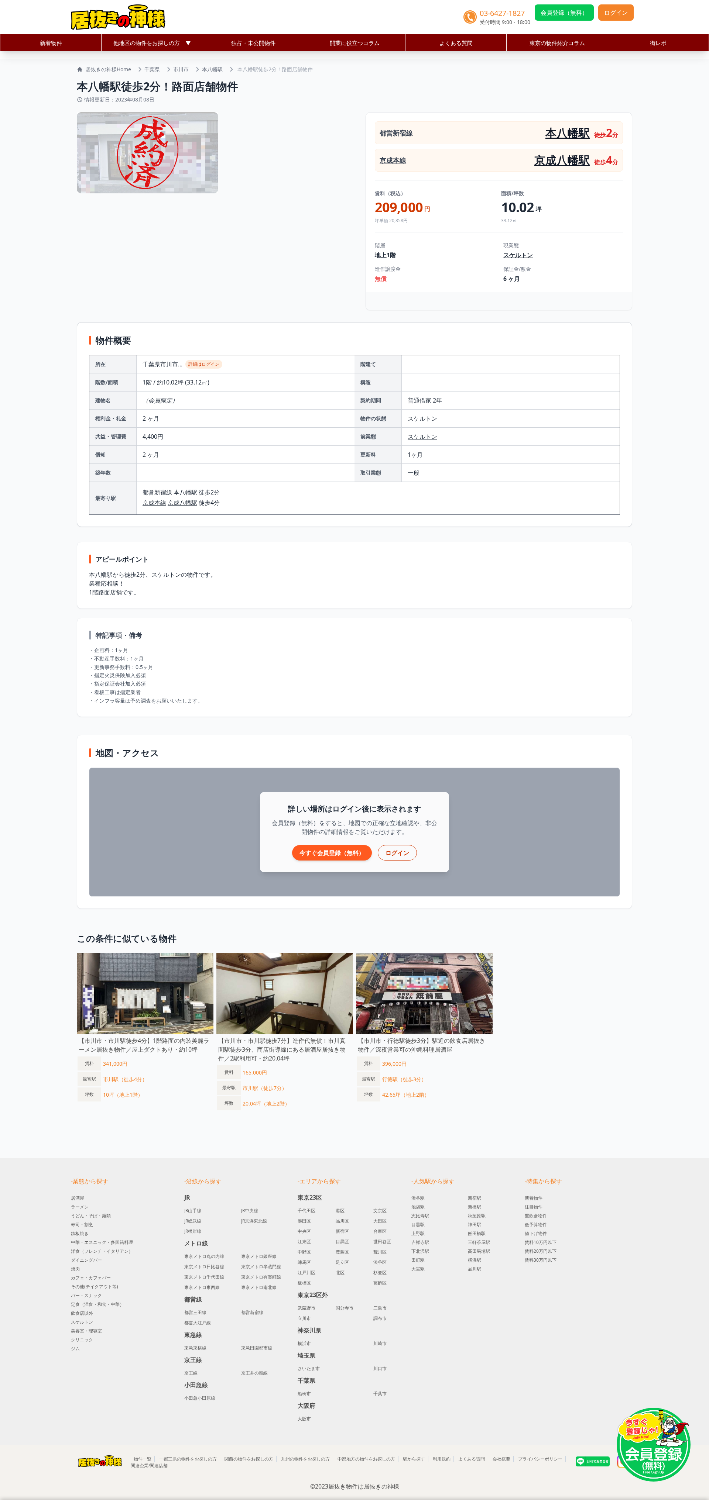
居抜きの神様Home (108, 69)
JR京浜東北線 (254, 1221)
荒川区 (380, 1252)
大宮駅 (418, 1269)
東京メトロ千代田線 (204, 1277)
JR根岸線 (192, 1231)
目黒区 (342, 1242)
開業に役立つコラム (355, 42)
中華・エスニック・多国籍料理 (102, 1242)
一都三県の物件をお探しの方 (188, 1459)
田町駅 (418, 1260)
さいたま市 (309, 1369)
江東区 (304, 1242)
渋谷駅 (418, 1198)
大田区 (380, 1221)
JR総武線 (192, 1221)
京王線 (191, 1373)
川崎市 (380, 1343)
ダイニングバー (86, 1260)
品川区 (342, 1221)
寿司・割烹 (82, 1224)
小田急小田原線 (199, 1398)
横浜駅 (474, 1260)
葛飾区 (380, 1283)
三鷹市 (380, 1308)
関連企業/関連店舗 (149, 1465)
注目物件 (533, 1207)
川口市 (380, 1369)
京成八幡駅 (562, 160)
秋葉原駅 (477, 1216)
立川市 (304, 1318)
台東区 (380, 1231)
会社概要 (501, 1459)
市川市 (181, 69)
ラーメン (80, 1207)
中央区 (304, 1231)
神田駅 (474, 1224)
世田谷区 (382, 1242)
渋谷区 (380, 1262)
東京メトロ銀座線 (259, 1256)
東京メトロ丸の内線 (204, 1256)
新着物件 (51, 42)
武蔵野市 (306, 1308)
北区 (340, 1273)
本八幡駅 (212, 69)
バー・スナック (86, 1295)
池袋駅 (418, 1207)
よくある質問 (456, 42)
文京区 (380, 1211)
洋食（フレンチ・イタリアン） (102, 1251)
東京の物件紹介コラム (557, 42)
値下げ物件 (536, 1233)
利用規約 (442, 1459)
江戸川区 (306, 1273)
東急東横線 (195, 1348)
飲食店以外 (82, 1313)
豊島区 (342, 1252)
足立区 (342, 1262)
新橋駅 (474, 1207)
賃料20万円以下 (540, 1251)
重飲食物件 (536, 1216)
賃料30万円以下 (540, 1260)
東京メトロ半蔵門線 (261, 1267)
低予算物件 (536, 1224)
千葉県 (152, 69)
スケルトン (518, 255)
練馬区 (304, 1262)
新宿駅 (474, 1198)
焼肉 (75, 1269)
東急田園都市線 (256, 1348)
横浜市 (304, 1343)
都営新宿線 (396, 132)
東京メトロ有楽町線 (261, 1277)
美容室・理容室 (86, 1331)
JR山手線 (192, 1211)
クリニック (82, 1340)
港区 (340, 1211)
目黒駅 (418, 1224)
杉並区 (380, 1273)
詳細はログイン (203, 364)
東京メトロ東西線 (202, 1287)
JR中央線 (249, 1211)
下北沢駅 (420, 1251)
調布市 (380, 1318)
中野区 (304, 1252)
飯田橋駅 (477, 1233)
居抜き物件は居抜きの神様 (363, 1486)
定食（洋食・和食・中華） (97, 1304)
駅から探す (414, 1459)
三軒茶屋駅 (479, 1242)
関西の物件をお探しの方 (249, 1459)
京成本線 (393, 160)
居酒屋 (77, 1198)
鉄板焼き (80, 1233)
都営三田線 (195, 1312)
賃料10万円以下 (540, 1242)
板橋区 (304, 1283)
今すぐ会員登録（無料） (331, 853)
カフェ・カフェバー (91, 1278)
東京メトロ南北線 (259, 1287)
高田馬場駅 (479, 1251)
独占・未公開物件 (253, 42)
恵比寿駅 (420, 1216)
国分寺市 (344, 1308)
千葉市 (380, 1394)
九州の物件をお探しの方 (305, 1459)
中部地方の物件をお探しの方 (366, 1459)
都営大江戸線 (197, 1323)
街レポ (658, 42)
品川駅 (474, 1269)
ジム (75, 1348)
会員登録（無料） (564, 12)
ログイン (616, 12)
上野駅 (418, 1233)
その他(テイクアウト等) (94, 1286)
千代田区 (306, 1211)
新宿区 (342, 1231)
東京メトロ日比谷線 (204, 1267)
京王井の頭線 (254, 1373)
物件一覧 (142, 1459)
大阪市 (304, 1419)
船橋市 (304, 1394)
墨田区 (304, 1221)
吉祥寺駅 (420, 1242)
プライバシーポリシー (540, 1459)
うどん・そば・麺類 (91, 1216)
